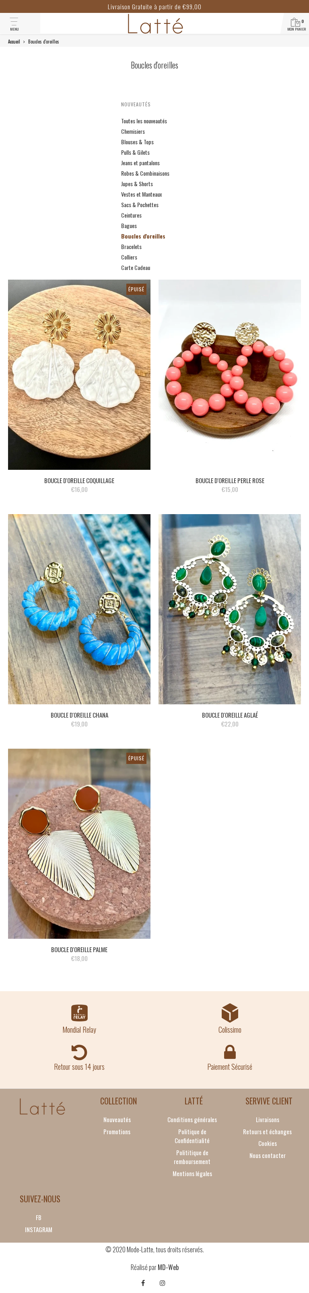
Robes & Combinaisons (145, 173)
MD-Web (168, 1267)
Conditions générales (192, 1119)
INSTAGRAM (38, 1229)
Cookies (267, 1143)
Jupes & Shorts (137, 183)
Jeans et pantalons (140, 162)
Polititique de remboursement (192, 1157)
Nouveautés (136, 104)
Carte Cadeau (135, 267)
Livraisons (267, 1119)
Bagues (129, 225)
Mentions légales (192, 1173)
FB (38, 1217)
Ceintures (131, 215)
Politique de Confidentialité (192, 1136)
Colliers (129, 257)
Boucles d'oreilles (143, 236)
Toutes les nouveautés (144, 120)
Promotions (116, 1131)
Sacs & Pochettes (140, 204)
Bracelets (131, 246)
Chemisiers (133, 131)
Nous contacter (267, 1155)
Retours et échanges (267, 1131)
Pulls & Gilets (135, 152)
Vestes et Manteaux (141, 194)
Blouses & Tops (137, 141)
